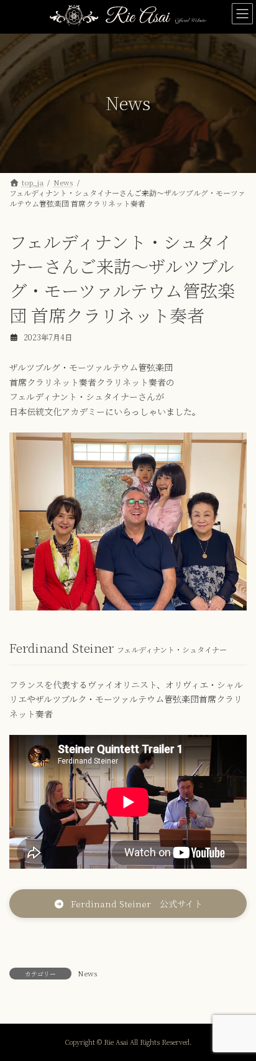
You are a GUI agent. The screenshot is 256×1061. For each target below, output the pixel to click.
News (88, 973)
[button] (128, 903)
